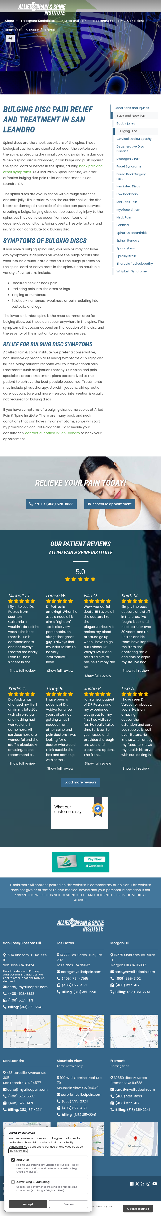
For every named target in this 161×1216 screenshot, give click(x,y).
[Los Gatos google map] (80, 1031)
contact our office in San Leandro (52, 433)
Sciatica (123, 225)
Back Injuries (126, 123)
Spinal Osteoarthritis (132, 233)
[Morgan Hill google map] (134, 1031)
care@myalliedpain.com (27, 987)
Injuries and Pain (75, 22)
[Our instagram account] (148, 1184)
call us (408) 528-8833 (53, 504)
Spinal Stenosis (128, 240)
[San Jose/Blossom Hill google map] (27, 1031)
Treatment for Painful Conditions (120, 22)
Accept (28, 1204)
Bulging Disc (128, 131)
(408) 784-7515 (74, 978)
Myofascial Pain (128, 210)
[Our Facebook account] (132, 1184)
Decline (69, 1204)
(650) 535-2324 (75, 1101)
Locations (14, 31)
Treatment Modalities (40, 22)
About (11, 22)
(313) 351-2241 (25, 1007)
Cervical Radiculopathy (134, 139)
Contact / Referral (42, 31)
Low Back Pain (127, 194)
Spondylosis (126, 248)
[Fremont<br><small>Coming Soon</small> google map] (134, 1139)
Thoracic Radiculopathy (135, 264)
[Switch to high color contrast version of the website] (10, 38)
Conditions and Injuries (131, 108)
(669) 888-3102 (128, 978)
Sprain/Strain (126, 256)
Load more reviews (80, 782)
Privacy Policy (18, 1151)
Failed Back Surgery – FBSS (133, 176)
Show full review (22, 670)
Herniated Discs (128, 186)
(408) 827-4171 (20, 1000)
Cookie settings (138, 1209)
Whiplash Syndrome (132, 271)
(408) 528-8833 (21, 993)
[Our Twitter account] (137, 1184)
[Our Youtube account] (155, 1184)
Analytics (22, 1160)
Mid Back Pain (127, 202)
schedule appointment (112, 504)
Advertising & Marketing (32, 1182)
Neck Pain (124, 217)
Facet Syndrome (129, 166)
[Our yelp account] (142, 1184)
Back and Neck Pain (131, 116)
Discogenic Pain (128, 159)
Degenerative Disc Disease (130, 148)
